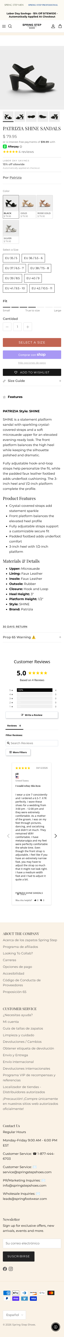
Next (56, 834)
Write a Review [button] (33, 715)
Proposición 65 (14, 992)
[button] (36, 900)
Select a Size (10, 249)
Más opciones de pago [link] (32, 362)
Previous (8, 834)
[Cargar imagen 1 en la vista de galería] (32, 78)
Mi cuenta (11, 1022)
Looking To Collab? (18, 953)
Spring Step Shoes (23, 1324)
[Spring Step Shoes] (32, 26)
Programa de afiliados (20, 947)
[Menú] (4, 26)
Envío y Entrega (15, 1055)
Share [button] (23, 894)
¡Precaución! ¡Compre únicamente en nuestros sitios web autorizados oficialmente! (30, 1104)
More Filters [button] (19, 752)
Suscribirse (18, 1256)
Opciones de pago (17, 967)
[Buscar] (12, 26)
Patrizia (16, 178)
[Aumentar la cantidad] (27, 326)
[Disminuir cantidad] (7, 326)
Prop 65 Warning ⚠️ (19, 637)
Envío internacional (18, 1062)
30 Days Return (15, 626)
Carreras (9, 960)
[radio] (11, 207)
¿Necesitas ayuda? (18, 1015)
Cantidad (10, 319)
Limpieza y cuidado (18, 1035)
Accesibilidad (13, 973)
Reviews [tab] (12, 725)
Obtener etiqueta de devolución (28, 1048)
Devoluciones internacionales (26, 1069)
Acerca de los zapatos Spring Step (30, 940)
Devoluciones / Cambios (22, 1042)
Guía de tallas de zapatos (23, 1028)
